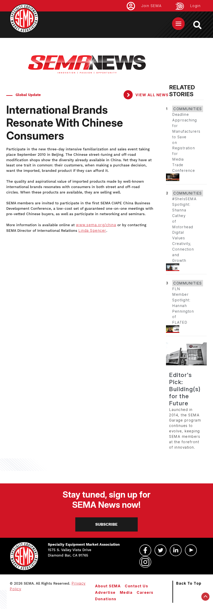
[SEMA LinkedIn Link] (176, 550)
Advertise (105, 592)
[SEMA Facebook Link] (145, 550)
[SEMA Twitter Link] (160, 550)
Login (195, 6)
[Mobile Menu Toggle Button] (178, 23)
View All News (151, 95)
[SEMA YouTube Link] (191, 550)
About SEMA (108, 586)
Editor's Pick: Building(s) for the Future (185, 389)
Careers (145, 592)
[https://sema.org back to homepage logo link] (201, 25)
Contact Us (136, 586)
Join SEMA (151, 6)
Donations (105, 599)
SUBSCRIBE (106, 524)
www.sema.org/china (96, 225)
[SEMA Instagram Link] (145, 562)
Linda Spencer (92, 230)
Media (126, 592)
